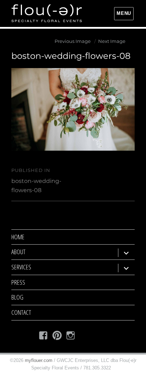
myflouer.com (38, 360)
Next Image (111, 41)
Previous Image (73, 41)
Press (18, 282)
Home (17, 237)
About (18, 251)
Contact (21, 312)
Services (21, 267)
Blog (17, 297)
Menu (124, 13)
